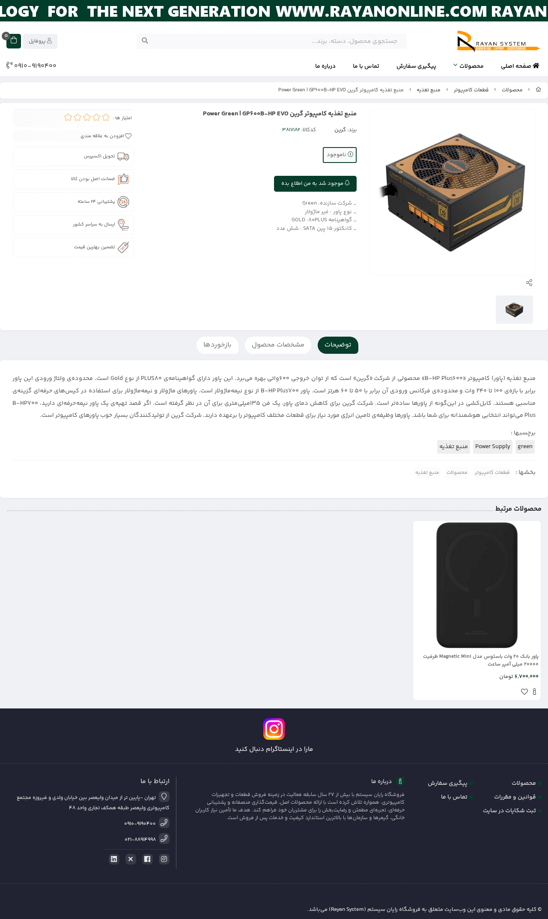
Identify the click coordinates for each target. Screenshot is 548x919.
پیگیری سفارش (416, 66)
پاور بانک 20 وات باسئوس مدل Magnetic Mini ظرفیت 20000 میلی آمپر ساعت (481, 661)
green (525, 447)
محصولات (471, 66)
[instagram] (163, 859)
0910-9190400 (34, 66)
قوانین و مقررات (515, 797)
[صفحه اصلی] (539, 90)
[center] (145, 41)
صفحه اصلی (517, 66)
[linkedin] (112, 859)
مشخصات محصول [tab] (278, 345)
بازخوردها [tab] (217, 345)
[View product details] (534, 693)
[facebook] (146, 859)
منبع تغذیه (429, 90)
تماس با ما (366, 66)
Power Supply (492, 447)
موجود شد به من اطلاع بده (313, 183)
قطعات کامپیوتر (471, 90)
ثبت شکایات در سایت (509, 811)
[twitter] (129, 859)
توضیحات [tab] (338, 345)
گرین (340, 130)
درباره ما (325, 66)
